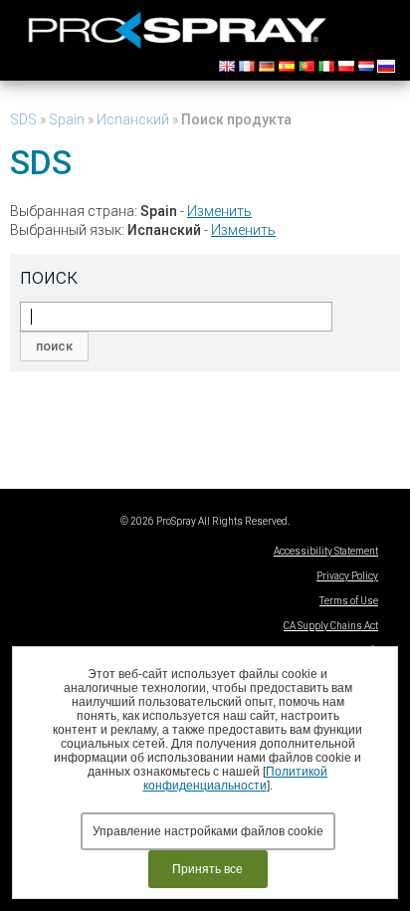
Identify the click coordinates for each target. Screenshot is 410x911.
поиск (54, 346)
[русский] (386, 66)
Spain (67, 119)
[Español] (287, 66)
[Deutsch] (267, 66)
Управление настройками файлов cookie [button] (208, 831)
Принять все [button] (207, 869)
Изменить (219, 211)
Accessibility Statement (326, 551)
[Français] (247, 66)
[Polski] (346, 66)
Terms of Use (348, 600)
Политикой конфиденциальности (235, 779)
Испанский (133, 119)
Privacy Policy (347, 575)
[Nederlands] (366, 66)
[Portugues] (306, 66)
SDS (23, 119)
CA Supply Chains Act (331, 625)
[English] (227, 66)
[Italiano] (326, 66)
